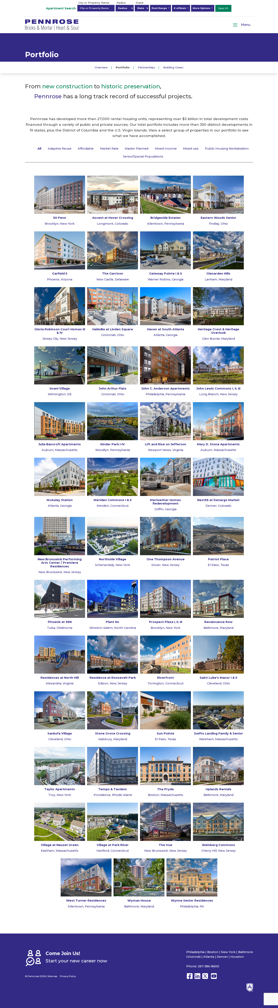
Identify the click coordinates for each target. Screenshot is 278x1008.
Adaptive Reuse (59, 148)
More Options (202, 8)
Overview (101, 67)
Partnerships (146, 67)
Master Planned (136, 148)
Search (223, 8)
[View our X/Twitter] (206, 978)
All (39, 148)
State (139, 2)
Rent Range (159, 8)
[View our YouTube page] (214, 978)
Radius (121, 2)
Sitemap (52, 976)
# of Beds (180, 8)
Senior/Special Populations (143, 156)
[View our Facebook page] (190, 978)
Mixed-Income (166, 148)
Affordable (86, 148)
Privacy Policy (68, 976)
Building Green (173, 67)
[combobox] (96, 8)
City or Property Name (93, 2)
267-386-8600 (208, 966)
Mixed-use (190, 148)
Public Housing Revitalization (227, 148)
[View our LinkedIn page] (197, 978)
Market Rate (109, 148)
